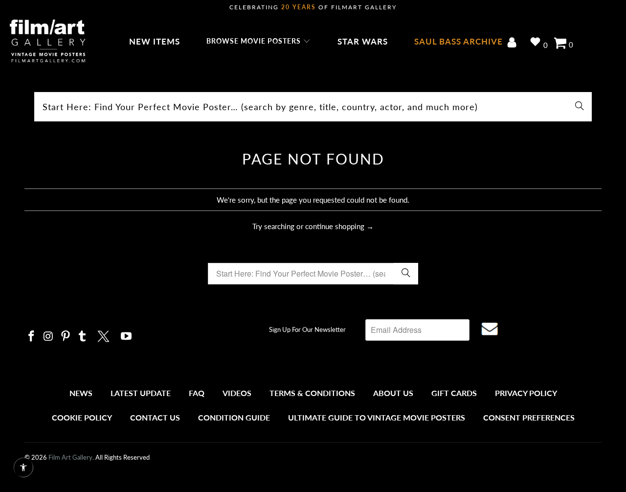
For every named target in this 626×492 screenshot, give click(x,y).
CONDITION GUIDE (234, 417)
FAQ (196, 393)
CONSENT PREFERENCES (529, 417)
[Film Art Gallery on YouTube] (126, 336)
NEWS (80, 393)
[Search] (579, 106)
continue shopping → (339, 226)
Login (513, 43)
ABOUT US (393, 393)
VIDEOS (237, 393)
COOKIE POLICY (82, 417)
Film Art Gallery (70, 457)
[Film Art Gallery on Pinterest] (65, 336)
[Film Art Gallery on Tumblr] (82, 336)
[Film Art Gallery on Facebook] (31, 336)
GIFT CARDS (454, 393)
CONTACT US (155, 417)
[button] (258, 41)
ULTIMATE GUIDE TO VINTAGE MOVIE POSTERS (376, 417)
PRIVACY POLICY (526, 393)
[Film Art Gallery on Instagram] (49, 336)
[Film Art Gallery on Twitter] (104, 335)
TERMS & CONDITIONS (312, 393)
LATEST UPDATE (141, 393)
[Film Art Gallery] (48, 42)
